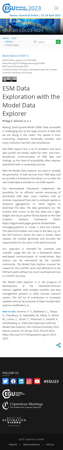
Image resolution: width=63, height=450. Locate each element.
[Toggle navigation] (56, 8)
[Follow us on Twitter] (5, 382)
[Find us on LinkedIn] (21, 382)
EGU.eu (50, 444)
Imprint (13, 444)
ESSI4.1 (9, 41)
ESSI (14, 38)
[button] (35, 41)
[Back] (5, 55)
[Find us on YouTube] (37, 382)
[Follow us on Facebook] (13, 382)
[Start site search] (58, 42)
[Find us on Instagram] (29, 382)
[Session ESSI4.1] (19, 55)
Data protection (31, 444)
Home (5, 38)
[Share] (58, 346)
